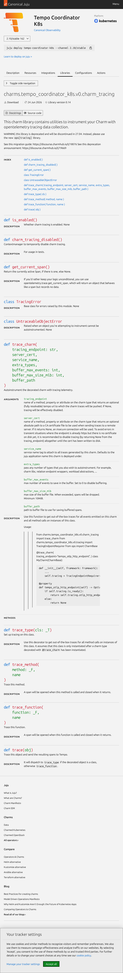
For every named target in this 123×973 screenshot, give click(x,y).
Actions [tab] (101, 72)
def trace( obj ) (32, 209)
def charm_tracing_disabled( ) (40, 164)
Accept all (51, 964)
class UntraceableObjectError (40, 180)
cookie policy (84, 955)
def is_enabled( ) (33, 159)
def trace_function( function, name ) (44, 204)
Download (13, 102)
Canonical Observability (47, 30)
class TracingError (34, 174)
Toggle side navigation (22, 83)
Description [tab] (12, 72)
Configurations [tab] (83, 72)
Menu (116, 3)
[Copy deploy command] (90, 48)
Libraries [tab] (65, 72)
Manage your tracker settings (23, 964)
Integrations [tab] (48, 72)
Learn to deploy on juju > (18, 56)
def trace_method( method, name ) (44, 199)
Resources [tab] (30, 72)
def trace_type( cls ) (35, 194)
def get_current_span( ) (37, 169)
